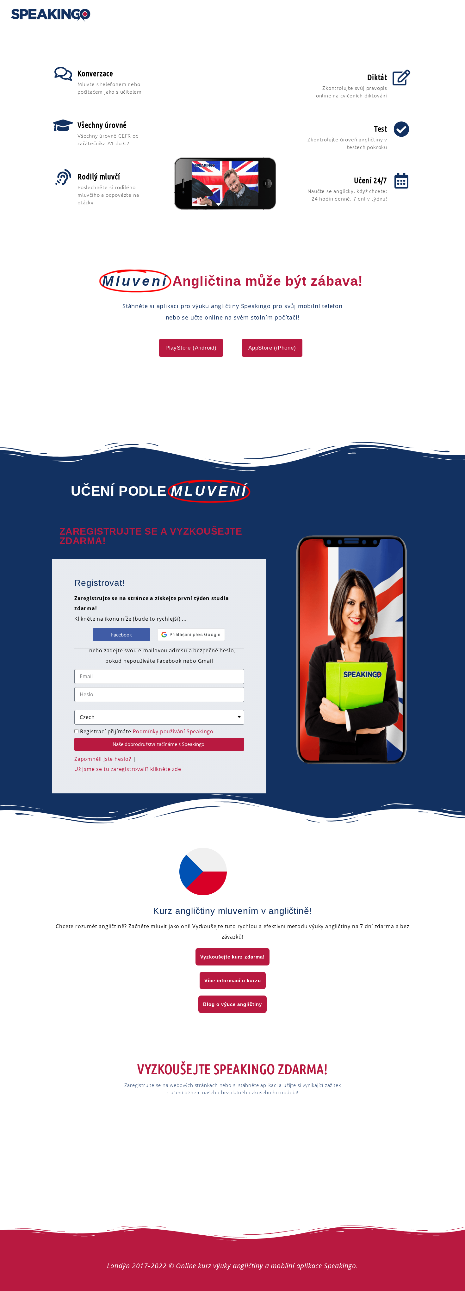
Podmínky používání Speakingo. (174, 731)
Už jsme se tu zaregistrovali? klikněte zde (127, 769)
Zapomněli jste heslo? (102, 758)
